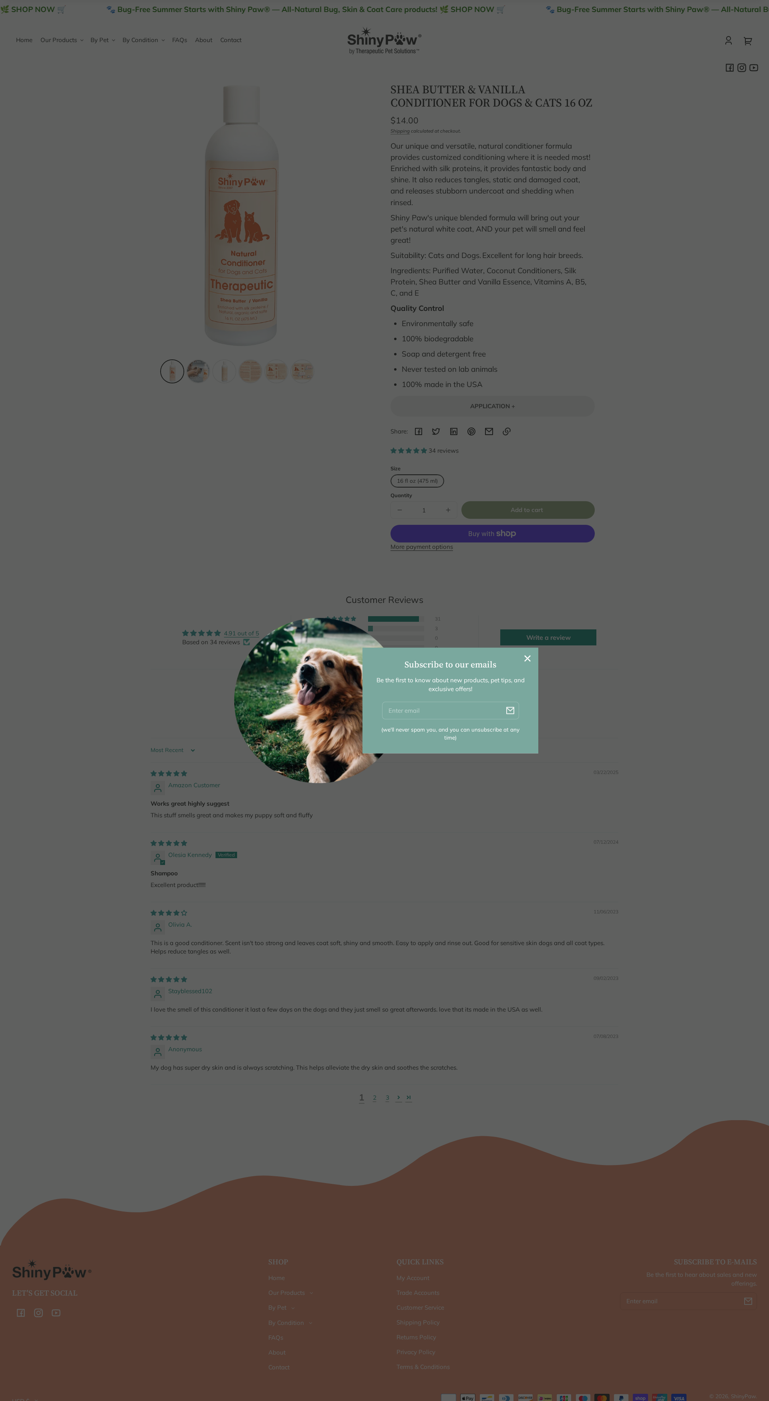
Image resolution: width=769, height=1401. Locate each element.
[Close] (527, 658)
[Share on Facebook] (418, 431)
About (277, 1352)
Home (276, 1278)
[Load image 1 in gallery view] (172, 371)
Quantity (401, 495)
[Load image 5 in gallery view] (276, 371)
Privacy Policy (416, 1352)
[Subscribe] (748, 1301)
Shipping (400, 131)
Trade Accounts (418, 1292)
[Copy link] (506, 431)
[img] (169, 773)
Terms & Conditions (423, 1367)
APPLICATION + (492, 406)
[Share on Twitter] (436, 431)
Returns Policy (416, 1337)
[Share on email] (489, 431)
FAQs (275, 1337)
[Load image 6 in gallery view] (302, 371)
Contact (279, 1367)
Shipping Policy (418, 1322)
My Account (413, 1278)
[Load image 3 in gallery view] (224, 371)
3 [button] (387, 1097)
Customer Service (420, 1307)
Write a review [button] (548, 637)
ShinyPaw (743, 1396)
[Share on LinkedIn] (454, 431)
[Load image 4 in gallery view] (250, 371)
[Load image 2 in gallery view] (198, 371)
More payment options (422, 546)
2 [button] (374, 1097)
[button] (410, 450)
